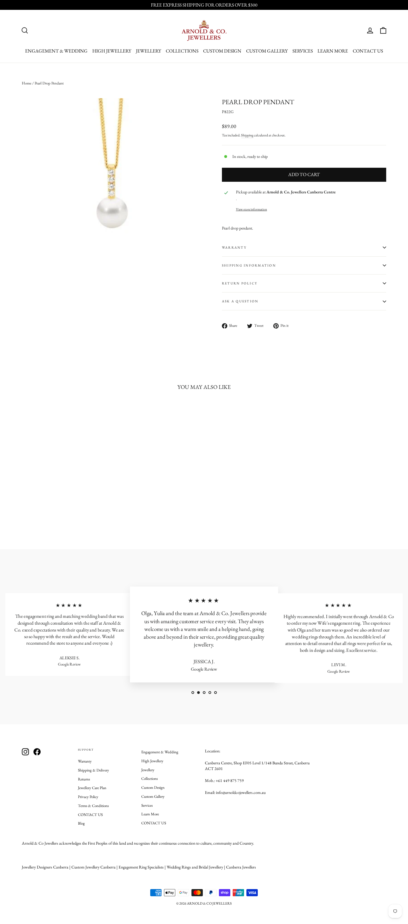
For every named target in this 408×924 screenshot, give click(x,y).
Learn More (332, 51)
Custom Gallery (267, 51)
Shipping (247, 135)
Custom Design (222, 51)
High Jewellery (111, 51)
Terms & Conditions (93, 805)
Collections (182, 51)
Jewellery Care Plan (92, 787)
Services (302, 51)
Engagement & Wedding (56, 51)
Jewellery (148, 51)
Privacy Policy (88, 796)
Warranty (85, 761)
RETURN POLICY (239, 283)
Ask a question (240, 301)
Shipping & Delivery (93, 770)
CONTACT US (368, 51)
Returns (84, 779)
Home (26, 83)
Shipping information (249, 265)
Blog (81, 823)
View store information (251, 209)
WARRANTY (234, 247)
